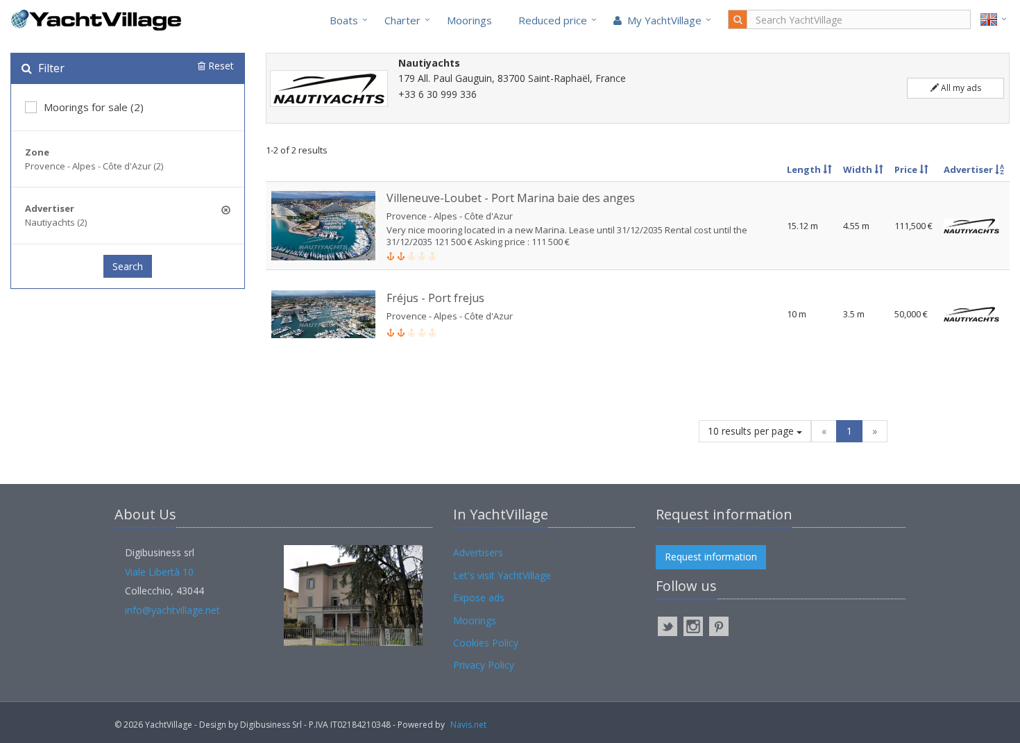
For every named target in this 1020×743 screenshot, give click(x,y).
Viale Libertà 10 (159, 571)
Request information (711, 556)
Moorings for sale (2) (94, 107)
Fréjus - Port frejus (435, 298)
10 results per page (752, 430)
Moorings (469, 20)
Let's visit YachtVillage (502, 575)
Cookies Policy (485, 642)
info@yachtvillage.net (172, 610)
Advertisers (478, 552)
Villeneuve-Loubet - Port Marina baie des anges (510, 198)
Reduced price (552, 20)
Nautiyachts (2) (56, 222)
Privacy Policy (483, 664)
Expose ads (478, 597)
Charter (402, 20)
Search (127, 266)
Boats (344, 20)
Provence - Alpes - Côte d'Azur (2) (94, 166)
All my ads (960, 88)
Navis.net (468, 725)
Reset (219, 65)
